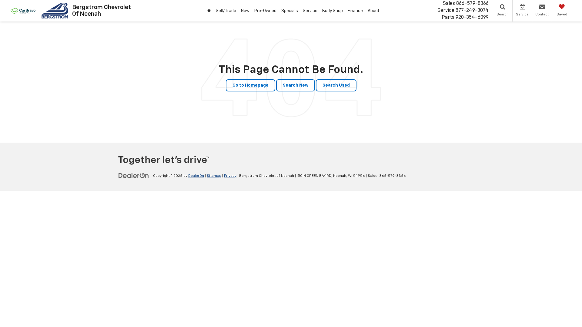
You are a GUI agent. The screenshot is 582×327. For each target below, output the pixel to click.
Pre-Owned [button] (265, 11)
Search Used (336, 85)
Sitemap (214, 176)
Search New (295, 85)
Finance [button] (355, 11)
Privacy (230, 176)
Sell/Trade (226, 11)
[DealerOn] (133, 175)
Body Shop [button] (332, 11)
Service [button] (310, 11)
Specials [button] (289, 11)
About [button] (374, 11)
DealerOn (196, 176)
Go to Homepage (250, 85)
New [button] (245, 11)
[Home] (209, 10)
